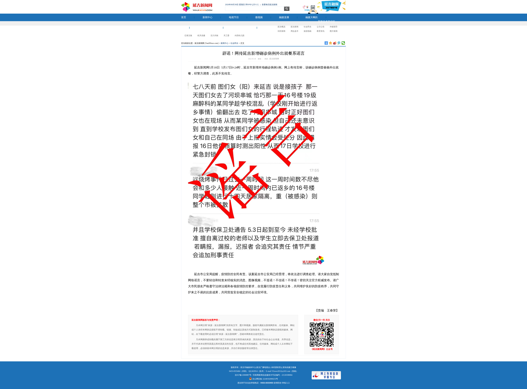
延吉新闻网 (274, 59)
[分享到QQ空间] (330, 43)
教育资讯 (320, 31)
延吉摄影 (270, 27)
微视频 (259, 17)
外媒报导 (333, 27)
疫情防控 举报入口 (282, 383)
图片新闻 (333, 31)
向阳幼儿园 (239, 36)
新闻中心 (207, 17)
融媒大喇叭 (311, 17)
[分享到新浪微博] (335, 43)
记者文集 (188, 36)
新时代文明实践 (240, 27)
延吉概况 (281, 27)
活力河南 (214, 36)
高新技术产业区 (326, 21)
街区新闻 (281, 31)
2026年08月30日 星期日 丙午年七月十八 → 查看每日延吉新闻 (251, 5)
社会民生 (307, 27)
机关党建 (201, 36)
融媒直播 (284, 17)
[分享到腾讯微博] (339, 43)
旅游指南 (307, 31)
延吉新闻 (294, 27)
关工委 (226, 36)
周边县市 (294, 31)
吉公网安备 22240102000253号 (265, 379)
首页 (183, 17)
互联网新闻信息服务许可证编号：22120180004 (272, 375)
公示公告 (320, 27)
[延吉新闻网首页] (201, 6)
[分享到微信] (343, 43)
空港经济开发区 (206, 27)
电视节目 (234, 17)
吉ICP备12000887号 (243, 375)
